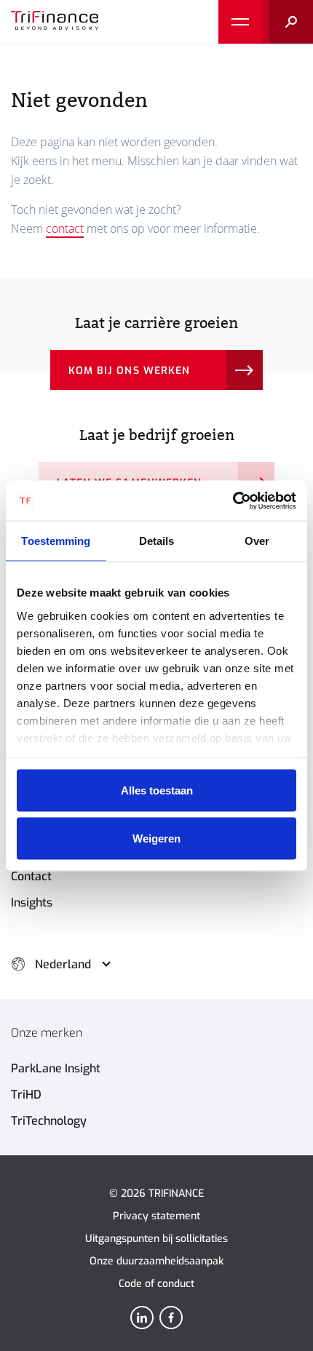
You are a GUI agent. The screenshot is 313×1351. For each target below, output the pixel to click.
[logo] (54, 22)
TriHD (26, 1094)
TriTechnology (49, 1120)
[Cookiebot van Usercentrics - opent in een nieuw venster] (232, 500)
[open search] (287, 22)
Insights (31, 902)
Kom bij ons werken (129, 371)
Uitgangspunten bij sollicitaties (156, 1238)
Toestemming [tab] (55, 541)
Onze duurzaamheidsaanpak (156, 1261)
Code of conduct (156, 1284)
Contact (31, 876)
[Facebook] (171, 1317)
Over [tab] (257, 541)
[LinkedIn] (142, 1317)
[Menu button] (240, 22)
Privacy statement (156, 1216)
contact (65, 228)
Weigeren (156, 838)
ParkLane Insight (55, 1068)
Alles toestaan (157, 790)
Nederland (63, 964)
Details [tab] (157, 541)
